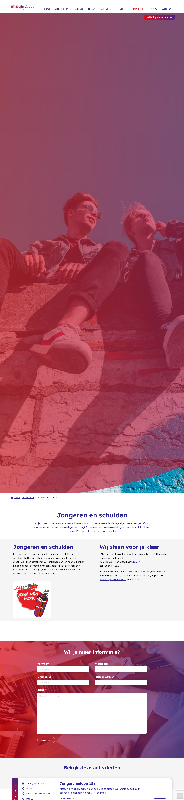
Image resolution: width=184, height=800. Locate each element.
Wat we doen (61, 9)
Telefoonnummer (104, 676)
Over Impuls (106, 9)
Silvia (134, 561)
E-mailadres (44, 676)
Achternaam (101, 663)
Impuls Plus (138, 9)
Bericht (41, 689)
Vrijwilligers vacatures (159, 17)
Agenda (79, 9)
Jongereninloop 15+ (78, 783)
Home (47, 9)
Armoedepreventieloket (113, 579)
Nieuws (91, 9)
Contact (123, 9)
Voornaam (43, 663)
